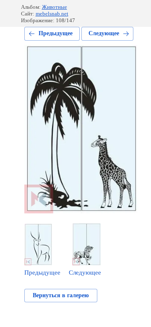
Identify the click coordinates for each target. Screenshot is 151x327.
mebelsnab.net (52, 13)
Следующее (104, 33)
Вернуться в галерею (61, 295)
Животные (54, 7)
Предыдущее (56, 33)
